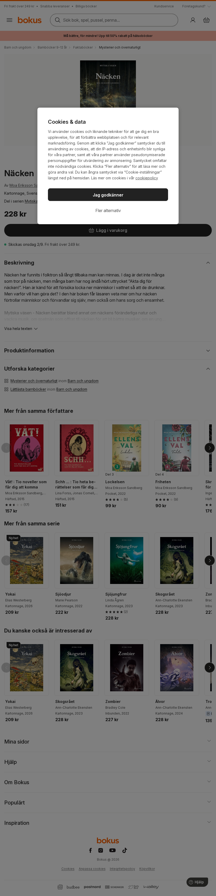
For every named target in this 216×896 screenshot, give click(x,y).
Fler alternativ (108, 210)
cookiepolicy (146, 178)
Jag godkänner (108, 195)
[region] (108, 166)
